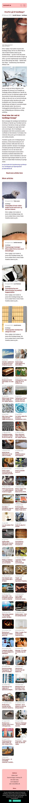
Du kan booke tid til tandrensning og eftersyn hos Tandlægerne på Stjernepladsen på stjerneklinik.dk (14, 166)
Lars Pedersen (17, 284)
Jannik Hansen (16, 15)
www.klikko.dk (16, 784)
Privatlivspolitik (16, 800)
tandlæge (24, 15)
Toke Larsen (17, 201)
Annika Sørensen (18, 242)
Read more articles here (14, 173)
